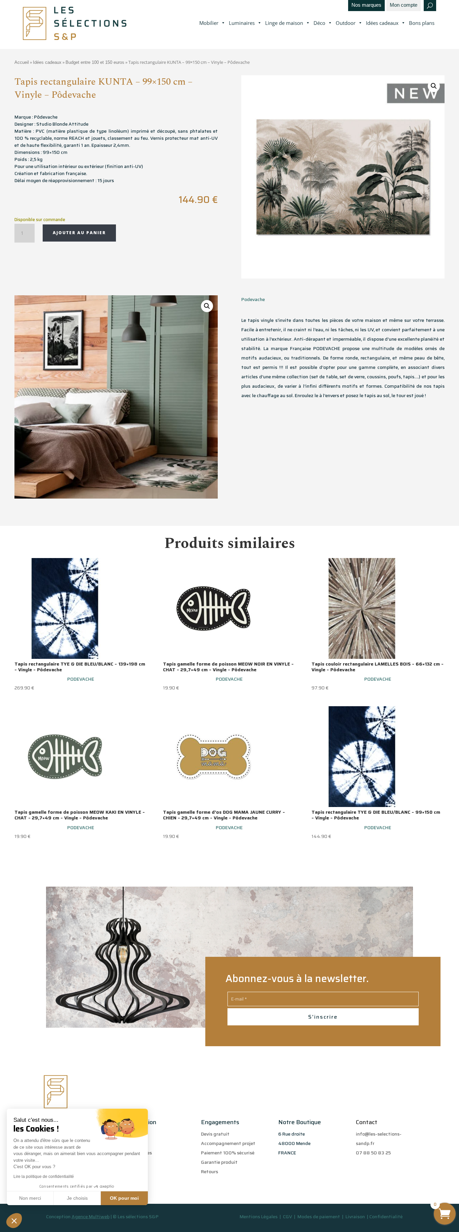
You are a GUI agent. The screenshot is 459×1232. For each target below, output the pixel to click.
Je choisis (77, 1198)
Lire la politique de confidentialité (43, 1176)
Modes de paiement (318, 1216)
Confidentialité (386, 1216)
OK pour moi (124, 1198)
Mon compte (403, 5)
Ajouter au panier (79, 233)
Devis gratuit (215, 1134)
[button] (14, 1221)
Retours (209, 1171)
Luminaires (242, 22)
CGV (288, 1216)
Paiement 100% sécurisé (227, 1152)
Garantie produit (219, 1162)
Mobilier (208, 22)
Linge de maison (284, 22)
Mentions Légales (259, 1216)
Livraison (355, 1216)
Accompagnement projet (228, 1143)
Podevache (253, 299)
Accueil (21, 62)
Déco (319, 22)
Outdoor (346, 22)
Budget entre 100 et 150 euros (95, 62)
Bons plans (421, 22)
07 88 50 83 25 (373, 1152)
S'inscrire (323, 1017)
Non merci (30, 1198)
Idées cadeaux (382, 22)
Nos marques (366, 5)
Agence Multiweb (91, 1216)
